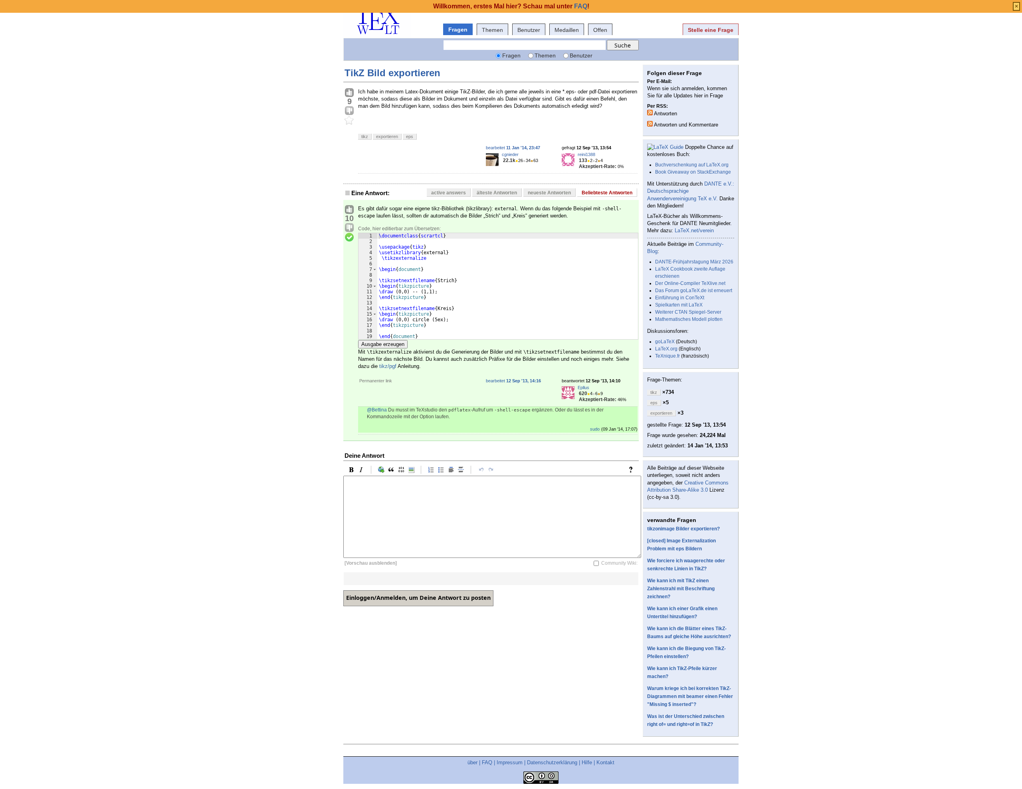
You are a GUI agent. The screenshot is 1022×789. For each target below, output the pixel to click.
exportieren (387, 136)
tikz (364, 136)
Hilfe (587, 762)
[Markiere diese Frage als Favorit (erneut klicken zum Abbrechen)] (349, 120)
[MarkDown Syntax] (633, 470)
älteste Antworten (497, 193)
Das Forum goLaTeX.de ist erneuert (693, 290)
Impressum (510, 762)
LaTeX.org (666, 349)
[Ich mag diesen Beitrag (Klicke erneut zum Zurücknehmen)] (349, 93)
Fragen (457, 29)
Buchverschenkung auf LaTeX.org (692, 165)
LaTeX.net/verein (694, 230)
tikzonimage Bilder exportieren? (683, 529)
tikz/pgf (387, 366)
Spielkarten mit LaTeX (679, 305)
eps (409, 136)
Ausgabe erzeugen (382, 344)
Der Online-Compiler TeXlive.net (690, 283)
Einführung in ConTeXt (679, 298)
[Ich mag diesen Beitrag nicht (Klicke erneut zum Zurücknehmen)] (349, 111)
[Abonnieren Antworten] (650, 112)
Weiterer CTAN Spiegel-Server (688, 312)
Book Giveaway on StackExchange (693, 172)
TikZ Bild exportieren (392, 72)
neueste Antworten (549, 193)
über (472, 762)
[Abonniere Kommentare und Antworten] (650, 124)
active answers (448, 193)
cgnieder (510, 154)
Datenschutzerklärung (552, 762)
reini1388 (586, 154)
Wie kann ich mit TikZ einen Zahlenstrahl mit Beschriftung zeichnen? (681, 588)
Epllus (583, 387)
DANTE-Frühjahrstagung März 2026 (694, 262)
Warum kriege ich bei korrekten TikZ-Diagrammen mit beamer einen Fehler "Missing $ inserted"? (690, 696)
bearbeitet (513, 147)
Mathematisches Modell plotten (689, 319)
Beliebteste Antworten (607, 193)
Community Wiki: (619, 563)
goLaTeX (665, 341)
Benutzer (528, 30)
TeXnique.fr (667, 356)
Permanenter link (375, 380)
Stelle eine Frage (710, 30)
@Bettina (377, 410)
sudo (595, 429)
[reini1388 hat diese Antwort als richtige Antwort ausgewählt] (349, 237)
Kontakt (605, 762)
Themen (492, 30)
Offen (600, 30)
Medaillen (567, 30)
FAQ (487, 762)
